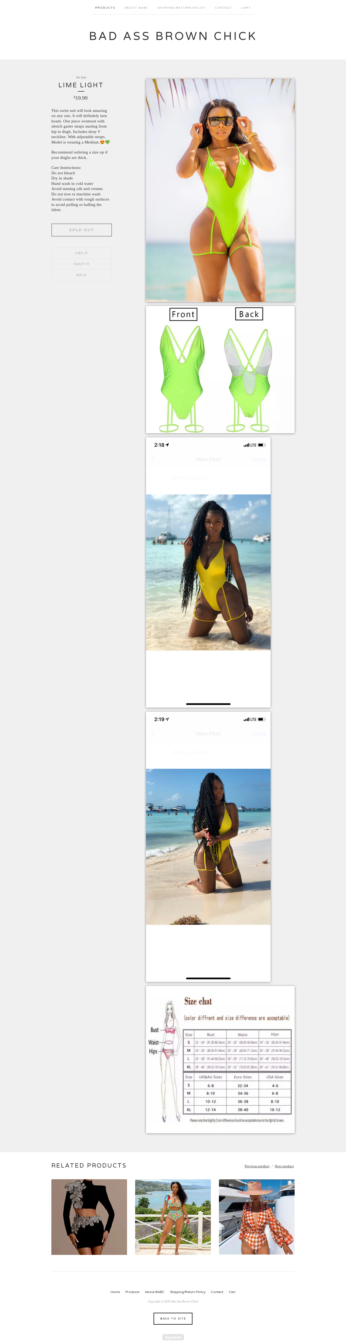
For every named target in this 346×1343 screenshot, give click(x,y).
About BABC (136, 7)
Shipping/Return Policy (181, 7)
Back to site (173, 1318)
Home (115, 1292)
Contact (223, 7)
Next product (284, 1166)
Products (105, 7)
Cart (246, 7)
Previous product (257, 1166)
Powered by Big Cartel (173, 1337)
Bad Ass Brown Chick (173, 36)
